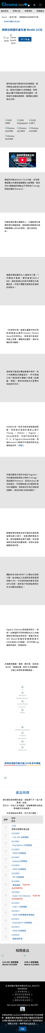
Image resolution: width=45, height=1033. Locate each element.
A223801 (15, 841)
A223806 (15, 873)
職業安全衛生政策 (22, 1000)
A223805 (15, 865)
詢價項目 (28, 11)
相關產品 (40, 11)
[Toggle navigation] (40, 5)
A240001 (15, 934)
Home (4, 17)
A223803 (15, 857)
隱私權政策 (22, 991)
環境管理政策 (22, 997)
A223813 (15, 918)
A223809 (15, 892)
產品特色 (4, 11)
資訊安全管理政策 (22, 994)
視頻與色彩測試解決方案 (28, 17)
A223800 (15, 833)
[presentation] (20, 974)
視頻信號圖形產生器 (12, 21)
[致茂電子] (13, 4)
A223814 (15, 926)
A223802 (15, 849)
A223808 (15, 881)
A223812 (15, 910)
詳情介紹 (16, 11)
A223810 (15, 902)
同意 (22, 1029)
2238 (14, 825)
